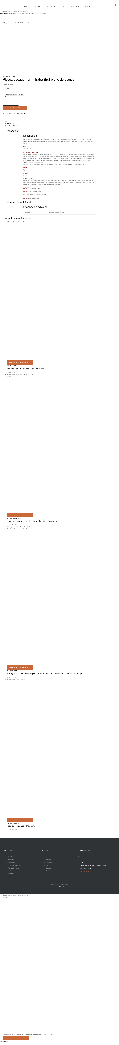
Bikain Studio (63, 886)
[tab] (61, 123)
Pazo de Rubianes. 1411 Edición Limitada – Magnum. (32, 520)
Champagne (13, 13)
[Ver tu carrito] (105, 7)
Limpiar (7, 97)
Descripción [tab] (12, 131)
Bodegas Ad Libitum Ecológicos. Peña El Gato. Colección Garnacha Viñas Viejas (45, 673)
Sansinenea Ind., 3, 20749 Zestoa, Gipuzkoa (93, 865)
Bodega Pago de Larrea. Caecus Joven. (26, 368)
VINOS (6, 13)
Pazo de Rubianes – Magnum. (21, 825)
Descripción (10, 123)
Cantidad (7, 89)
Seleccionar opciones (20, 362)
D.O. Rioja (10, 366)
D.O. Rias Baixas (12, 518)
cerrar (6, 1041)
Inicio (1, 13)
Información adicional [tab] (18, 202)
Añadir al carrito (15, 108)
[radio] (11, 94)
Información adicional (13, 125)
